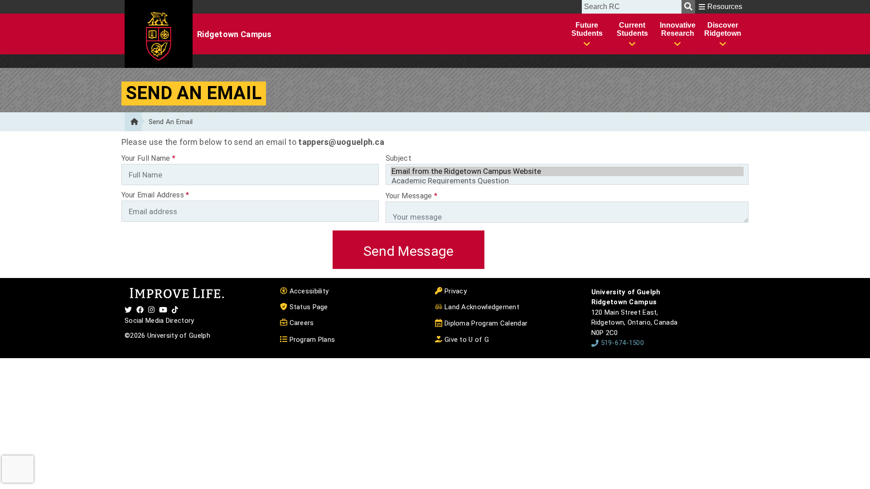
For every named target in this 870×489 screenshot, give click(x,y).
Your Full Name (148, 158)
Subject (398, 158)
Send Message (408, 251)
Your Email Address (155, 195)
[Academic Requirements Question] (567, 181)
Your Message (411, 196)
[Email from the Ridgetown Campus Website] (567, 171)
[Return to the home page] (133, 122)
